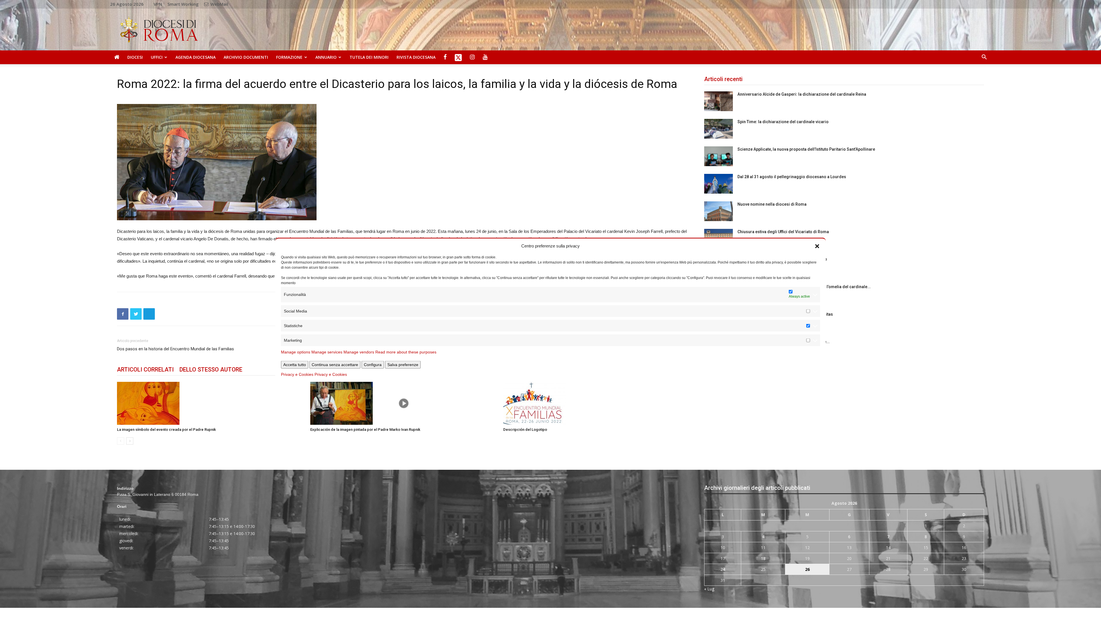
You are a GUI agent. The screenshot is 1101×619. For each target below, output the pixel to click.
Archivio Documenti (246, 57)
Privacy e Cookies (297, 374)
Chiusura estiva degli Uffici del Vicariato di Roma (783, 231)
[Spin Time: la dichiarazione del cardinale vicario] (718, 129)
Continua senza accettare (335, 364)
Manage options (295, 351)
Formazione (289, 57)
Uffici (157, 57)
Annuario (326, 57)
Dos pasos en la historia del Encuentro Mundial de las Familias (175, 348)
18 (763, 558)
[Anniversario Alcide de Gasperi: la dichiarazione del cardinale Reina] (718, 101)
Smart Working (183, 4)
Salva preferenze (402, 364)
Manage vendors (358, 351)
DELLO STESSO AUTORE (210, 369)
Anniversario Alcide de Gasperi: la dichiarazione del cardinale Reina (801, 94)
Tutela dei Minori (369, 57)
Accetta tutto (294, 364)
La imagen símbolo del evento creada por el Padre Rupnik (166, 429)
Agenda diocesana (195, 57)
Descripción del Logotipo (525, 429)
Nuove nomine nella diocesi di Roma (772, 204)
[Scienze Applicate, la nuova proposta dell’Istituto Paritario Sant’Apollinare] (718, 156)
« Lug (709, 589)
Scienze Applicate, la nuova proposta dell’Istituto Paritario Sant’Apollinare (806, 149)
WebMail (218, 4)
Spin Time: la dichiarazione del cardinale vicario (783, 121)
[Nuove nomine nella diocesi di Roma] (718, 211)
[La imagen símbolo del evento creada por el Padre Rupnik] (210, 403)
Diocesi (135, 57)
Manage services (326, 351)
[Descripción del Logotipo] (596, 403)
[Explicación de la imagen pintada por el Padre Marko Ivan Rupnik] (403, 403)
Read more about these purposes (405, 351)
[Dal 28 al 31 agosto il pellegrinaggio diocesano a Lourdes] (718, 184)
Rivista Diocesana (416, 57)
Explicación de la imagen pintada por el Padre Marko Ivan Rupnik (365, 429)
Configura (373, 364)
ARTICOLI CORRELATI (145, 369)
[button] (817, 246)
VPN (158, 4)
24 (723, 569)
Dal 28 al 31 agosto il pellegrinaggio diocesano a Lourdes (791, 176)
